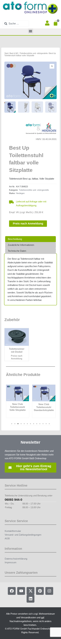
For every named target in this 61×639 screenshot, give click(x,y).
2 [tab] (14, 423)
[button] (30, 31)
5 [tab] (24, 423)
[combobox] (16, 24)
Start (6, 53)
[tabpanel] (17, 401)
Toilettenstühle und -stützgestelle (34, 53)
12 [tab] (46, 423)
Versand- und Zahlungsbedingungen (23, 535)
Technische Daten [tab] (17, 251)
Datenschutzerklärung (16, 558)
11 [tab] (43, 423)
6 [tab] (27, 423)
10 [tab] (39, 423)
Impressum (10, 562)
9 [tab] (36, 423)
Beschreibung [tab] (15, 239)
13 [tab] (49, 423)
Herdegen (20, 193)
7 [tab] (30, 423)
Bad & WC (14, 53)
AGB (7, 538)
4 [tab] (21, 423)
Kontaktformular (13, 531)
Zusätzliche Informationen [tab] (21, 245)
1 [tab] (11, 423)
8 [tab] (33, 423)
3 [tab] (18, 423)
